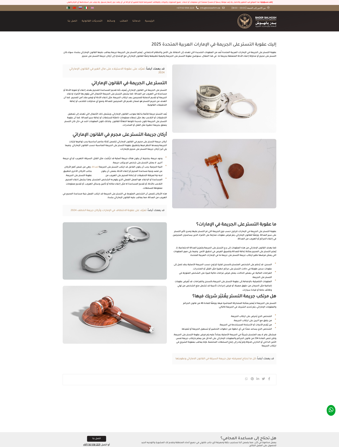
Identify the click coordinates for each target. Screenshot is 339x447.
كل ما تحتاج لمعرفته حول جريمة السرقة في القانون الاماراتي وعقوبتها (216, 358)
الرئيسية (149, 21)
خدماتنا (136, 21)
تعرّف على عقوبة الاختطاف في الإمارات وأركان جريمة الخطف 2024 (109, 210)
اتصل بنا (72, 21)
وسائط (111, 21)
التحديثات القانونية (92, 21)
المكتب (124, 21)
